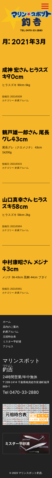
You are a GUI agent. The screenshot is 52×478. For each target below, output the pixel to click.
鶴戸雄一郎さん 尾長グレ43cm (25, 135)
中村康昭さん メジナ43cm (25, 265)
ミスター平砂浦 (12, 341)
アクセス (8, 346)
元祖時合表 (9, 336)
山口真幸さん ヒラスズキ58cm (24, 203)
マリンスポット (21, 360)
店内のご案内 (10, 326)
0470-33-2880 (24, 392)
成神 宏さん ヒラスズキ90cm (25, 73)
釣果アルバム (22, 100)
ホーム (7, 321)
